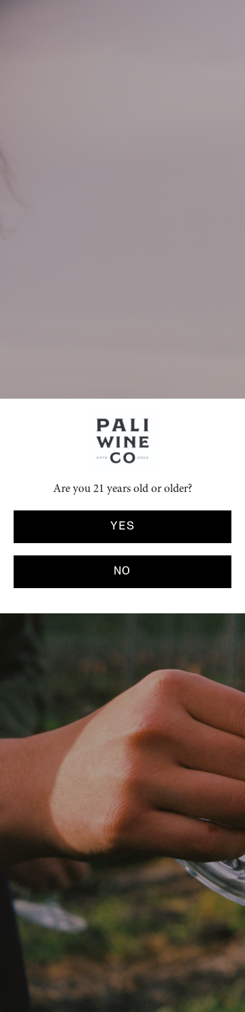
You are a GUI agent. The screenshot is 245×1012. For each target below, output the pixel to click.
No (122, 571)
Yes (122, 526)
